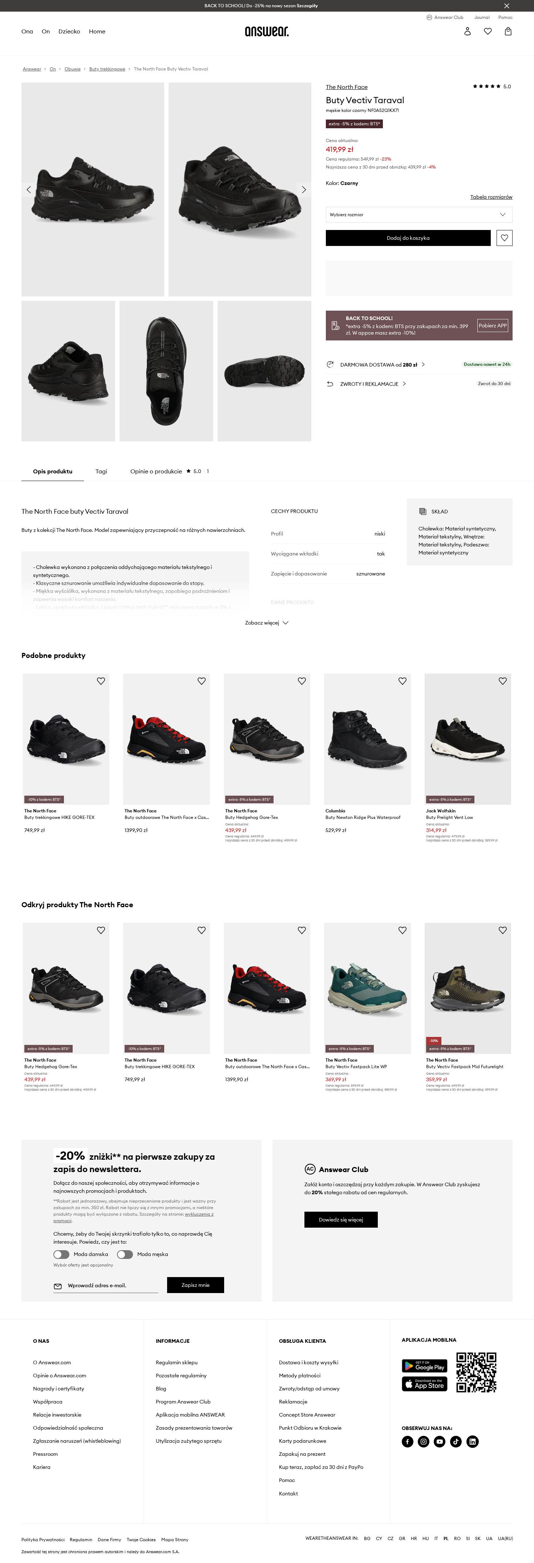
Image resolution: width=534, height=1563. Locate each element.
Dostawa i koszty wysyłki (308, 1362)
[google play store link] (424, 1366)
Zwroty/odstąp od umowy (309, 1388)
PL (446, 1538)
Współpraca (47, 1401)
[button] (419, 215)
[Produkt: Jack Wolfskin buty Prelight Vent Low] (468, 739)
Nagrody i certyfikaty (58, 1388)
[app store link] (424, 1383)
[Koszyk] (508, 31)
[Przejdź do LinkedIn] (472, 1442)
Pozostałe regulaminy (181, 1375)
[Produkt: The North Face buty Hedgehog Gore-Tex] (267, 739)
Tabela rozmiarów (491, 197)
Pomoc (287, 1480)
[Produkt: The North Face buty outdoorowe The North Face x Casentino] (166, 739)
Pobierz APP (493, 325)
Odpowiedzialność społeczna (68, 1428)
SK (478, 1538)
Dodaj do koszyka (408, 238)
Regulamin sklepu (177, 1362)
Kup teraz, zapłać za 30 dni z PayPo (321, 1467)
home (97, 31)
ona (27, 31)
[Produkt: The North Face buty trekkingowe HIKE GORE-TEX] (66, 739)
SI (468, 1538)
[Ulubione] (488, 31)
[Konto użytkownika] (467, 31)
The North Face (347, 86)
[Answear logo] (267, 31)
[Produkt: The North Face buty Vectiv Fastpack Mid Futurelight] (468, 988)
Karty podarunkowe (302, 1441)
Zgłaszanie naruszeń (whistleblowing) (77, 1441)
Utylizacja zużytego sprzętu (189, 1441)
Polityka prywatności (43, 1539)
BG (367, 1538)
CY (379, 1538)
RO (457, 1538)
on (46, 31)
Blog (161, 1388)
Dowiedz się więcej (341, 1219)
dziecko (69, 31)
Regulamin (81, 1539)
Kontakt (288, 1493)
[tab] (170, 471)
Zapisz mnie (196, 1285)
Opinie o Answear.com (59, 1375)
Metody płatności (299, 1375)
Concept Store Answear (307, 1414)
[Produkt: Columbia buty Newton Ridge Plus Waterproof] (367, 739)
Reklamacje (293, 1401)
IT (436, 1538)
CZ (390, 1538)
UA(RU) (505, 1538)
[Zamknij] (507, 6)
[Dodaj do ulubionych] (505, 238)
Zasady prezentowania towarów (194, 1428)
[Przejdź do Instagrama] (423, 1441)
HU (425, 1538)
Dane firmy (109, 1539)
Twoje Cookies (141, 1539)
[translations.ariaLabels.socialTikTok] (456, 1442)
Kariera (41, 1467)
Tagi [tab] (101, 471)
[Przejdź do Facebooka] (407, 1441)
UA (489, 1538)
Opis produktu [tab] (52, 471)
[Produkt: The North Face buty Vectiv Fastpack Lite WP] (367, 988)
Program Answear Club (183, 1401)
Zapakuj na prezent (302, 1454)
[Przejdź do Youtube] (439, 1441)
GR (402, 1538)
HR (414, 1538)
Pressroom (45, 1454)
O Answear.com (52, 1362)
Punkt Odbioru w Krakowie (310, 1428)
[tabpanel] (267, 555)
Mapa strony (175, 1539)
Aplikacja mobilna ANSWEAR (190, 1414)
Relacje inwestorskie (57, 1414)
